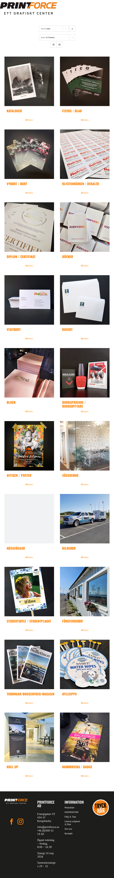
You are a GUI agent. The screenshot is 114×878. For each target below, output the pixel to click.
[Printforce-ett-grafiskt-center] (16, 800)
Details (30, 120)
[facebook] (12, 822)
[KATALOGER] (29, 81)
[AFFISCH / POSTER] (29, 446)
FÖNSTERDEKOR (72, 621)
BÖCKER (67, 256)
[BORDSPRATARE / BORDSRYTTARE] (85, 373)
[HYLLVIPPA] (85, 664)
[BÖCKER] (85, 227)
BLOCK (11, 402)
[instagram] (20, 822)
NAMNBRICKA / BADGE (77, 766)
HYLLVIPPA (69, 694)
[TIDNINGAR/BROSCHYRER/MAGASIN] (29, 664)
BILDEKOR (69, 548)
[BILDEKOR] (85, 518)
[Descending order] (72, 29)
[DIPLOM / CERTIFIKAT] (29, 227)
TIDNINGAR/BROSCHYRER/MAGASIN (30, 694)
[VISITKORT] (29, 300)
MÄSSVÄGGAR (16, 548)
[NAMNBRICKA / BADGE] (85, 737)
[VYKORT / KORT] (29, 154)
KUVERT (67, 329)
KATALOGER (14, 110)
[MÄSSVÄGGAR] (29, 518)
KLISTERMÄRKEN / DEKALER (80, 183)
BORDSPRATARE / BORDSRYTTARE (74, 404)
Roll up (12, 766)
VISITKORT (14, 329)
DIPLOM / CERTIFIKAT (21, 256)
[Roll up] (29, 737)
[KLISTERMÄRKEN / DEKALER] (85, 154)
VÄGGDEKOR (70, 475)
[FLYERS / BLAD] (85, 81)
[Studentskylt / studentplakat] (29, 591)
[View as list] (59, 45)
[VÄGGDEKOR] (85, 446)
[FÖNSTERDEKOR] (85, 591)
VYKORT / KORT (17, 183)
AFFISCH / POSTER (19, 475)
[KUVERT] (85, 300)
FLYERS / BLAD (72, 110)
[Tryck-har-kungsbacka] (101, 800)
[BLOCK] (29, 373)
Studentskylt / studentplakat (29, 621)
